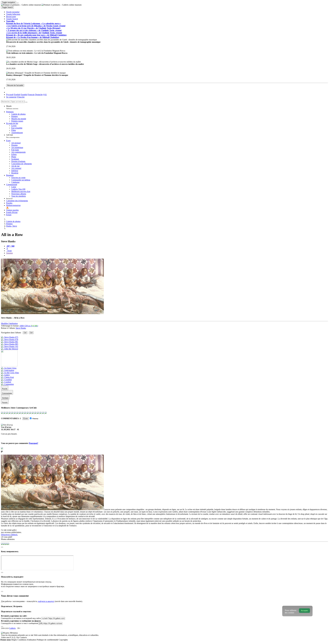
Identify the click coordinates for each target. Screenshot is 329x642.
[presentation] (167, 255)
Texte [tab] (9, 251)
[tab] (10, 246)
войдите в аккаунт (46, 601)
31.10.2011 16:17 (8, 429)
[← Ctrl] (9, 349)
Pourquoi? (33, 443)
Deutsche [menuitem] (39, 94)
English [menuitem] (17, 94)
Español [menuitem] (24, 94)
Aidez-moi (5, 637)
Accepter (304, 611)
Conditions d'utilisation (27, 640)
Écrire (25, 419)
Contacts (23, 637)
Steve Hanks (21, 328)
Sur (18, 637)
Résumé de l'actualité (15, 85)
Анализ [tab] (9, 253)
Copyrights (63, 640)
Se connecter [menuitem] (11, 97)
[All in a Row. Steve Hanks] (52, 313)
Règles (14, 640)
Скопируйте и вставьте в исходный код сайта (21, 618)
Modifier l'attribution (9, 323)
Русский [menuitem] (9, 94)
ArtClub (13, 136)
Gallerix (12, 628)
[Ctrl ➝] (9, 368)
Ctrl (25, 333)
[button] (13, 12)
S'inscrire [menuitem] (21, 97)
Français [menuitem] (31, 94)
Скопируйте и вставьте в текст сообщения (19, 623)
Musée (12, 107)
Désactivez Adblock (9, 535)
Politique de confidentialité (48, 640)
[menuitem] (45, 94)
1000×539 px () (28, 326)
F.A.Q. (13, 637)
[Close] (26, 102)
